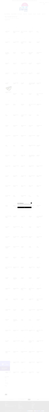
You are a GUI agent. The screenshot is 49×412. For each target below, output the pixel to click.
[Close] (31, 203)
